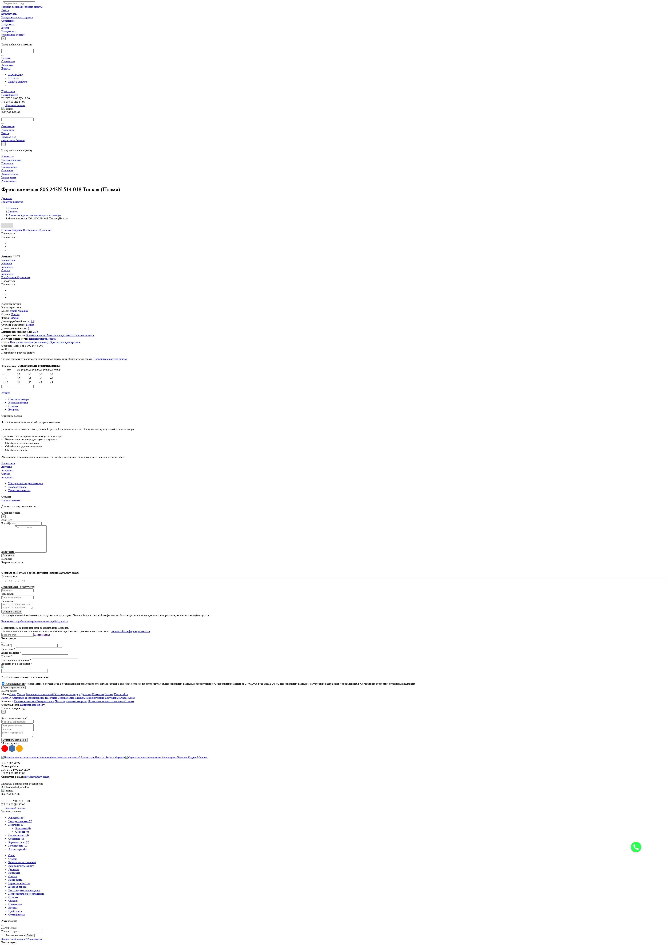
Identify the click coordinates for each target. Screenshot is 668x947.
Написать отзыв (10, 500)
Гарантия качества (12, 201)
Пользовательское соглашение (106, 701)
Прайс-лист (8, 91)
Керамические (9, 174)
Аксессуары (8, 181)
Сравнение (45, 230)
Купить (5, 392)
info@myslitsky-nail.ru (37, 776)
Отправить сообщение (14, 740)
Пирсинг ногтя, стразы (42, 338)
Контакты (7, 65)
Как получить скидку (67, 694)
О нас (12, 694)
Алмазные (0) (16, 817)
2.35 (35, 331)
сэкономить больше (13, 34)
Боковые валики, (36, 335)
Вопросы (13, 409)
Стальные (7, 170)
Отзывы (13, 406)
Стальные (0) (16, 838)
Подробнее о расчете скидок (110, 358)
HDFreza (13, 78)
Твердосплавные (11, 160)
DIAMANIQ (15, 74)
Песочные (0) (16, 824)
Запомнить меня (15, 935)
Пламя (14, 317)
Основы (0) (22, 831)
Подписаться (42, 634)
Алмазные (7, 156)
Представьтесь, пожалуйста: (18, 586)
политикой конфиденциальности (130, 631)
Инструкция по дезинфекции (25, 483)
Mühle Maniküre (17, 81)
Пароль (6, 656)
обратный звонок (15, 105)
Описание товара (18, 399)
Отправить (8, 555)
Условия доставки (12, 6)
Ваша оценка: (9, 576)
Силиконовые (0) (18, 835)
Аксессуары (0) (17, 849)
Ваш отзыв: (8, 601)
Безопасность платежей (40, 694)
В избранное (31, 230)
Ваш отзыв (7, 551)
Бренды (5, 68)
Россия (15, 314)
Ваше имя (8, 649)
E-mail (5, 523)
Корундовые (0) (17, 845)
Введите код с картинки (16, 663)
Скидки (6, 58)
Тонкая (30, 324)
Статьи (21, 694)
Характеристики (18, 402)
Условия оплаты (32, 6)
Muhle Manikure (19, 310)
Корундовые (8, 177)
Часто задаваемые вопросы (71, 701)
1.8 (32, 321)
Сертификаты (9, 94)
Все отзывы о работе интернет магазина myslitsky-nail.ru (34, 621)
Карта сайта (121, 694)
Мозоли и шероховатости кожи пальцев (70, 335)
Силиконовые (9, 167)
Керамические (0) (18, 842)
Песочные (7, 163)
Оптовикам (8, 61)
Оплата (109, 694)
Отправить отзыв (12, 611)
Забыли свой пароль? (14, 939)
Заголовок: (7, 593)
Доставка (6, 198)
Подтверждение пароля (16, 660)
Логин (5, 927)
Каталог (6, 697)
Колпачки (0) (23, 828)
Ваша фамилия (11, 652)
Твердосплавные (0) (20, 821)
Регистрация (34, 939)
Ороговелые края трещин (65, 342)
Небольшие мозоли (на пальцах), (30, 342)
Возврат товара (17, 486)
